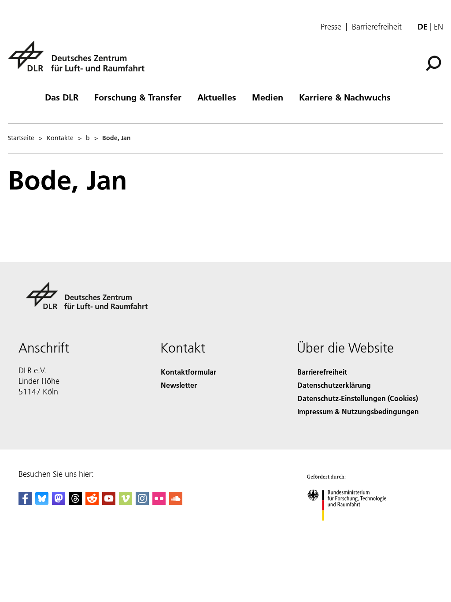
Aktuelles (216, 97)
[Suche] (434, 62)
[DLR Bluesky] (41, 502)
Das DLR (61, 97)
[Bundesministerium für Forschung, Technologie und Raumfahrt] (351, 529)
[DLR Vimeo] (125, 502)
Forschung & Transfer (137, 97)
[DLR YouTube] (108, 502)
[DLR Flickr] (159, 502)
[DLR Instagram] (142, 502)
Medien (267, 97)
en (438, 27)
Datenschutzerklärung (334, 385)
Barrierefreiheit (377, 27)
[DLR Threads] (75, 502)
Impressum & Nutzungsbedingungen (358, 411)
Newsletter (179, 385)
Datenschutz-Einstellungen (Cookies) (357, 398)
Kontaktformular (188, 371)
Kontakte (60, 138)
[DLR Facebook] (25, 502)
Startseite (21, 138)
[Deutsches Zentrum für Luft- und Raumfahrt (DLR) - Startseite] (80, 61)
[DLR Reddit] (92, 502)
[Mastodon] (58, 502)
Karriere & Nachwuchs (345, 97)
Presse (331, 27)
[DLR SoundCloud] (175, 502)
